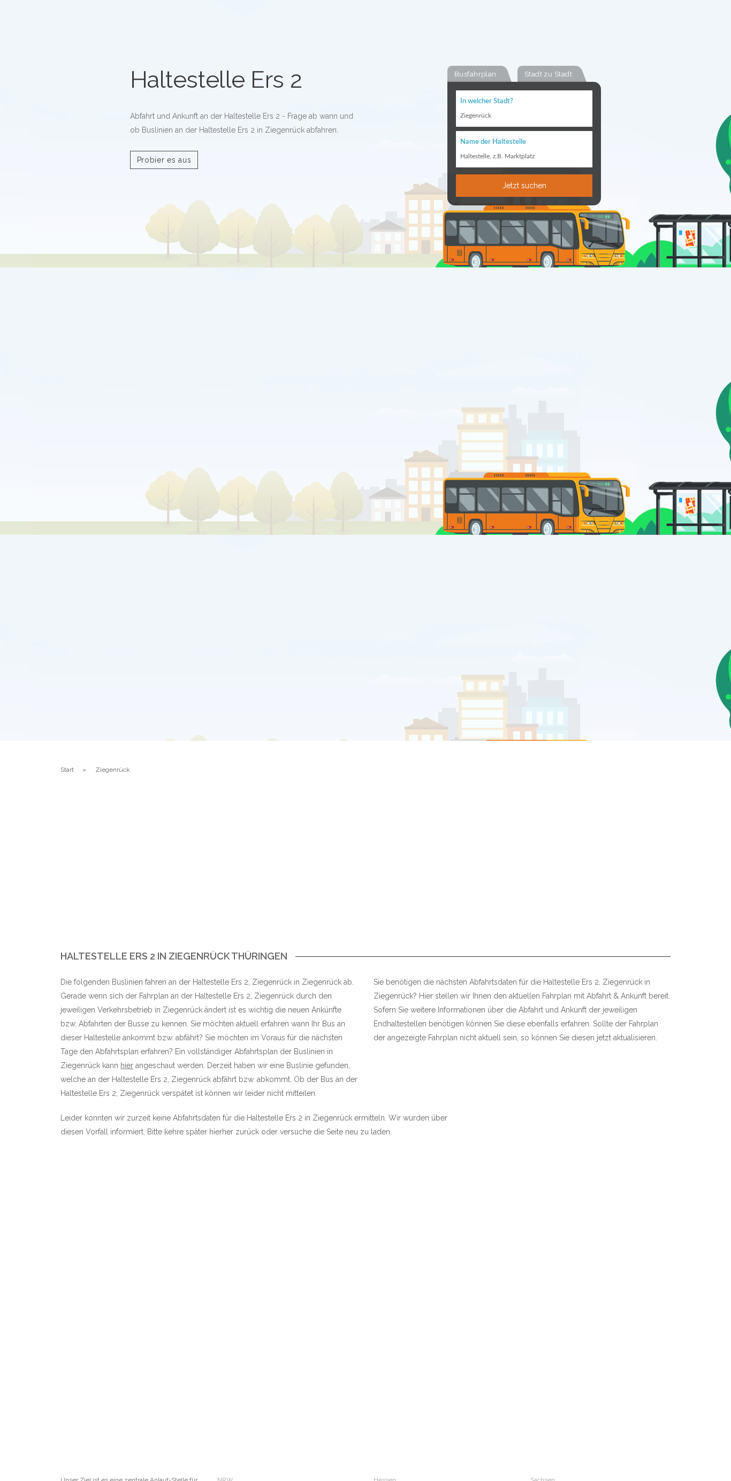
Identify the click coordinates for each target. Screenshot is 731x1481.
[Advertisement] (365, 871)
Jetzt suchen (524, 185)
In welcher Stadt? (486, 101)
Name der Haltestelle (493, 142)
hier (126, 1065)
